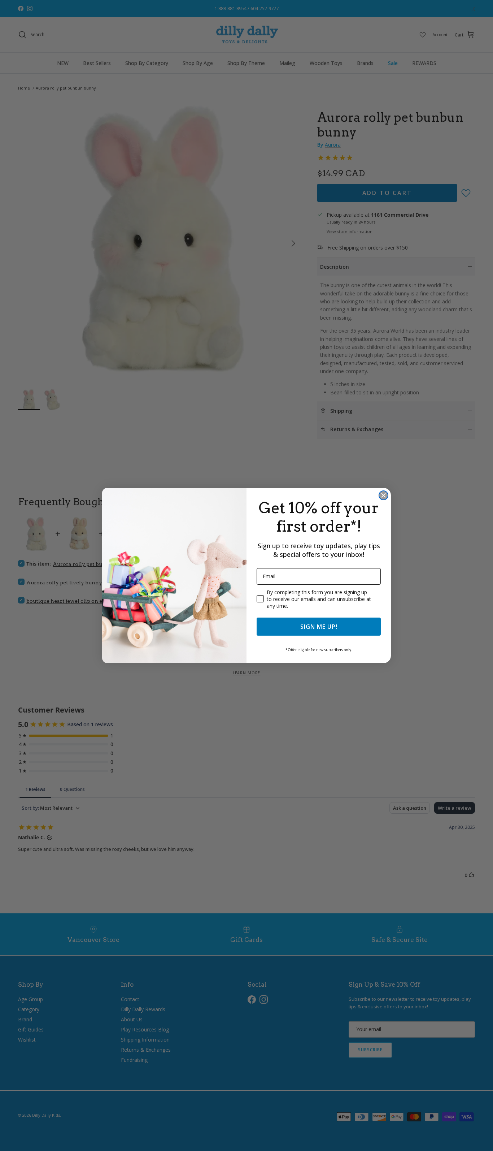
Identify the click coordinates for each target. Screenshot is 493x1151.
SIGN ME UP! (318, 627)
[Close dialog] (383, 495)
